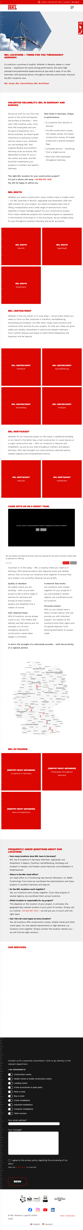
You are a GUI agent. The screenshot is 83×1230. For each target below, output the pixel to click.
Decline (66, 563)
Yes (37, 530)
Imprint (62, 1215)
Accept (73, 563)
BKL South (9, 83)
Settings (9, 563)
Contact (67, 2)
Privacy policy (70, 1215)
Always (43, 530)
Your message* (15, 1130)
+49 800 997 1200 (51, 2)
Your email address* (17, 1120)
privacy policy (21, 1167)
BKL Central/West (24, 83)
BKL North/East (41, 83)
